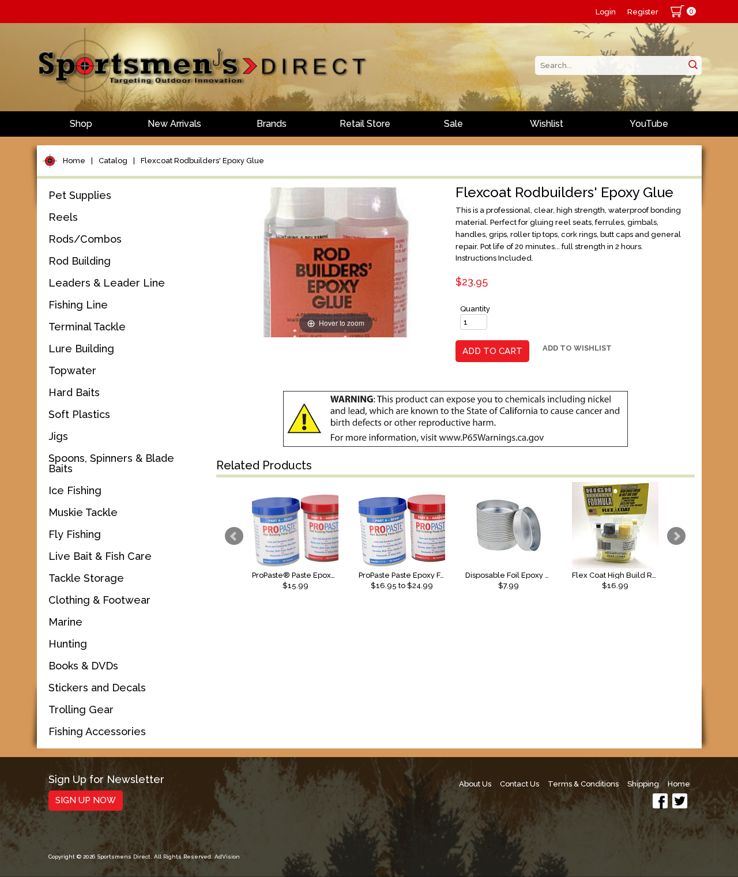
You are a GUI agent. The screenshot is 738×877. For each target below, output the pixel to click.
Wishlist (546, 123)
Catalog (113, 160)
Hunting (67, 644)
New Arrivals (174, 123)
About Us (475, 784)
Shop (81, 123)
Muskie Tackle (83, 512)
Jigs (58, 436)
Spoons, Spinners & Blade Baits (111, 463)
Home (74, 160)
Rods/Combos (85, 239)
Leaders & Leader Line (106, 283)
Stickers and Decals (97, 688)
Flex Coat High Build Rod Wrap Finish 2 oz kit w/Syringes (615, 575)
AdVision (227, 856)
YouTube (649, 123)
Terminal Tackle (87, 327)
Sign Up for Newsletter (106, 779)
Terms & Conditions (583, 784)
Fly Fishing (74, 534)
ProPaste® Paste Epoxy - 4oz (295, 575)
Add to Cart (492, 351)
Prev (234, 536)
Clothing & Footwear (99, 600)
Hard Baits (74, 392)
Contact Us (519, 784)
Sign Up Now (85, 800)
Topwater (72, 370)
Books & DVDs (83, 666)
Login (606, 12)
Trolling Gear (81, 709)
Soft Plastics (79, 414)
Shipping (643, 784)
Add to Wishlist (577, 348)
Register (642, 12)
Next (676, 536)
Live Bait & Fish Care (100, 556)
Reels (63, 217)
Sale (453, 123)
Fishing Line (78, 305)
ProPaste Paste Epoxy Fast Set (402, 575)
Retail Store (365, 123)
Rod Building (79, 261)
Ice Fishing (74, 490)
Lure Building (81, 348)
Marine (65, 622)
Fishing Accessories (97, 731)
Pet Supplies (79, 195)
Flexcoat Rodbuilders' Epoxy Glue (202, 160)
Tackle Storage (86, 578)
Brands (272, 123)
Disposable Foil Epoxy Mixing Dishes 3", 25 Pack (508, 575)
